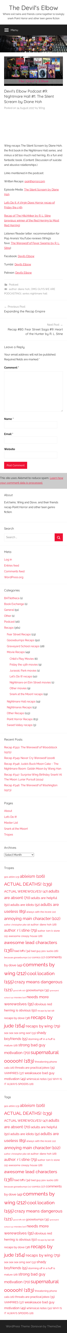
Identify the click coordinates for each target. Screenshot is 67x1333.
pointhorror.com (35, 181)
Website (9, 449)
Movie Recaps (16, 652)
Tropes (8, 834)
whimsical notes (39, 1079)
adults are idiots (25, 905)
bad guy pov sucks (44, 950)
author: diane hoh (19, 289)
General (9, 609)
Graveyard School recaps (23, 646)
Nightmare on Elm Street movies (30, 682)
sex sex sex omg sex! (20, 1033)
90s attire (11, 877)
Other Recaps (15, 713)
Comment (11, 367)
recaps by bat (46, 1010)
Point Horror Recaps (20, 719)
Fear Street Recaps (19, 634)
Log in (8, 559)
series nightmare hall (35, 293)
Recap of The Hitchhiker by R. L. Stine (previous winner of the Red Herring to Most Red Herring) (31, 220)
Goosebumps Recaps (20, 640)
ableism (32, 876)
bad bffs (22, 951)
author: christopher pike (17, 924)
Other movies (18, 688)
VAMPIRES (14, 1073)
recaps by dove (17, 1018)
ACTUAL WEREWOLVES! (26, 891)
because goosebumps (17, 957)
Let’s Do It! (10, 817)
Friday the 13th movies (24, 664)
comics (38, 957)
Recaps (9, 627)
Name (9, 419)
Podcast (13, 284)
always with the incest (41, 912)
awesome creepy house (25, 936)
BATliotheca (11, 598)
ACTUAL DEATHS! (28, 884)
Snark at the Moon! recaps (26, 694)
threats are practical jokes (35, 1067)
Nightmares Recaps (19, 707)
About (8, 811)
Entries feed (11, 565)
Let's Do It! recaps (21, 676)
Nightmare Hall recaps (21, 701)
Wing (41, 108)
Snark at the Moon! (16, 828)
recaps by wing (43, 1026)
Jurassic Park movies (23, 670)
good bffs (19, 990)
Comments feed (14, 571)
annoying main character (32, 918)
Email (8, 434)
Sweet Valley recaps (19, 725)
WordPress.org (13, 577)
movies (20, 997)
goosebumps (37, 990)
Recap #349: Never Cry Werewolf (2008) (29, 758)
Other (7, 615)
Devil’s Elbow (26, 256)
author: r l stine (20, 930)
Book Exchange (14, 604)
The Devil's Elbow (33, 8)
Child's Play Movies (22, 658)
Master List (11, 822)
